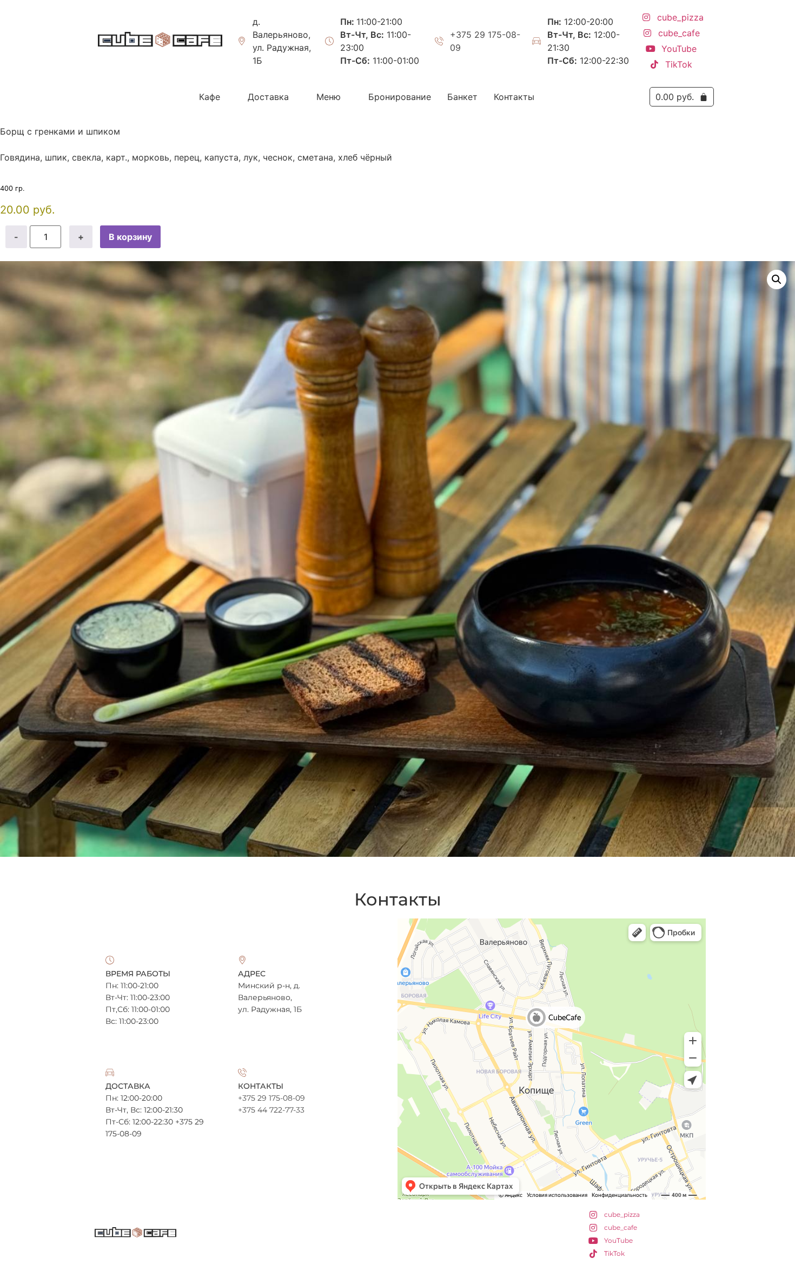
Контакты (514, 96)
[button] (215, 96)
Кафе (209, 96)
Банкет (462, 96)
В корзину (130, 236)
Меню (328, 96)
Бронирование (399, 96)
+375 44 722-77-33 (271, 1110)
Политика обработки (398, 1247)
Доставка (268, 96)
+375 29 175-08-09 (485, 41)
